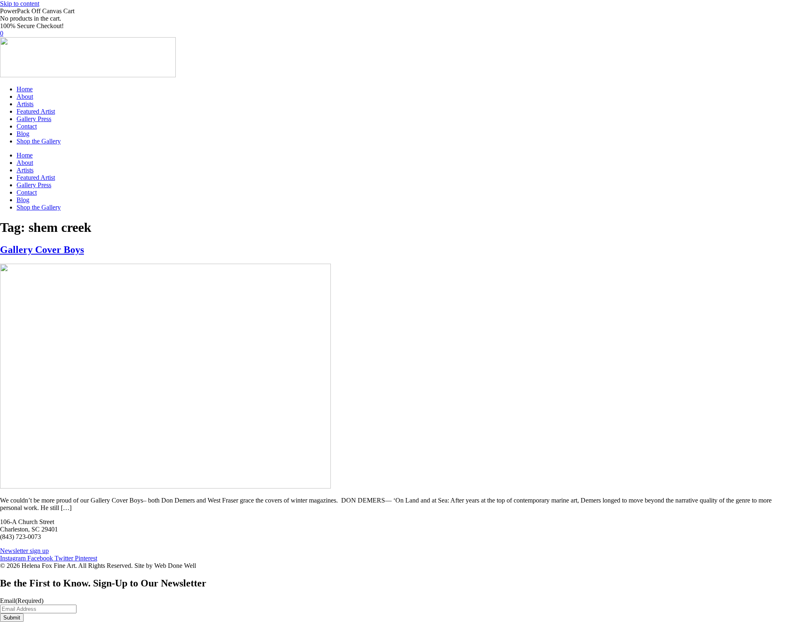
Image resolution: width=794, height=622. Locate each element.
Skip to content (19, 3)
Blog (23, 133)
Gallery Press (34, 118)
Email (21, 600)
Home (25, 89)
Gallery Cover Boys (42, 249)
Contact (27, 126)
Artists (25, 103)
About (25, 96)
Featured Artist (36, 111)
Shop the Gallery (39, 141)
